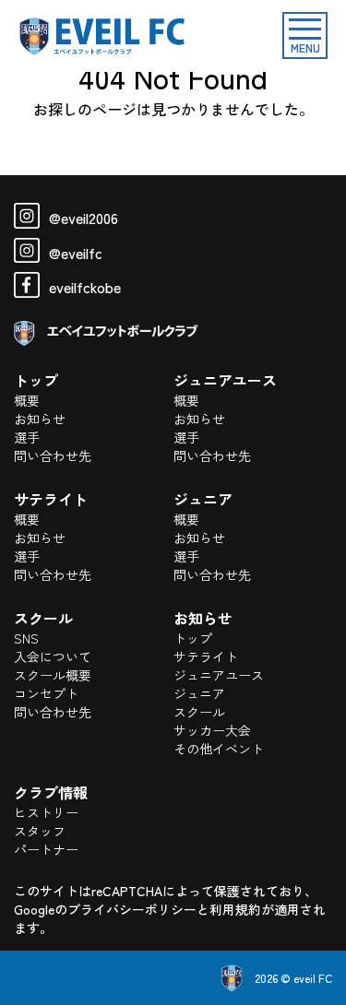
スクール (199, 712)
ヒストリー (46, 812)
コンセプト (46, 693)
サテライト (205, 656)
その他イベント (218, 748)
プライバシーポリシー (132, 909)
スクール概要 (52, 675)
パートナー (46, 849)
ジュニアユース (218, 675)
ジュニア (199, 693)
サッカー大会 (212, 730)
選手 (27, 437)
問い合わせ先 (52, 455)
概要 (27, 400)
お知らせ (40, 418)
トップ (192, 638)
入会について (52, 656)
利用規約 (235, 909)
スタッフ (40, 831)
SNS (26, 638)
